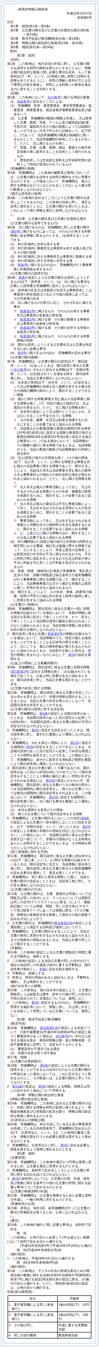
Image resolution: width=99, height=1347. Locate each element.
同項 (29, 747)
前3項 (50, 780)
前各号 (22, 265)
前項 (71, 655)
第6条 (43, 713)
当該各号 (23, 101)
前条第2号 (27, 311)
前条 (22, 277)
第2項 (86, 826)
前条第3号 (27, 319)
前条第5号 (27, 336)
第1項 (74, 743)
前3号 (22, 353)
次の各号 (54, 97)
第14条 (17, 1086)
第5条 (44, 1065)
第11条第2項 (63, 923)
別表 (42, 969)
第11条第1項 (49, 1028)
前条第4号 (27, 328)
